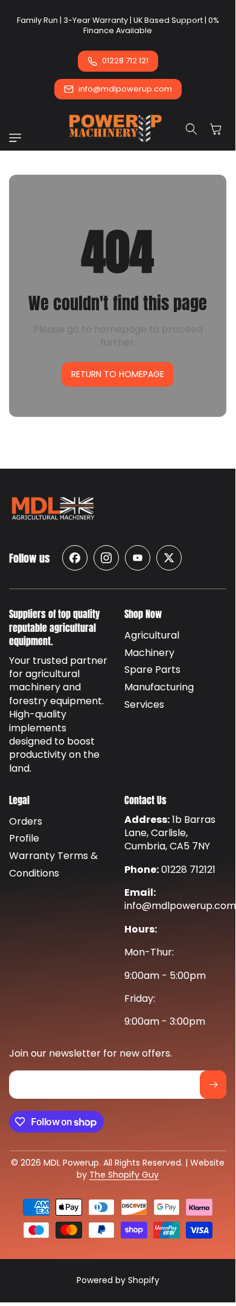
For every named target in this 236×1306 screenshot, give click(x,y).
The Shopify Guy (124, 1175)
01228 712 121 (125, 60)
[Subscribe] (213, 1084)
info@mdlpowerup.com (125, 89)
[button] (18, 138)
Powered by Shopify (118, 1280)
